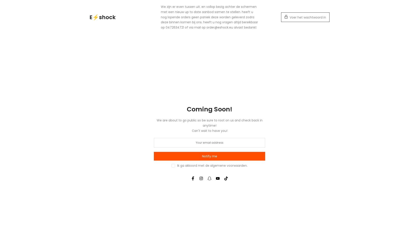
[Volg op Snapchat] (209, 178)
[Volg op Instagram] (201, 178)
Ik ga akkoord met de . (212, 165)
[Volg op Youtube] (218, 178)
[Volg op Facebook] (193, 178)
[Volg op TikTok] (226, 178)
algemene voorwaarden (228, 165)
